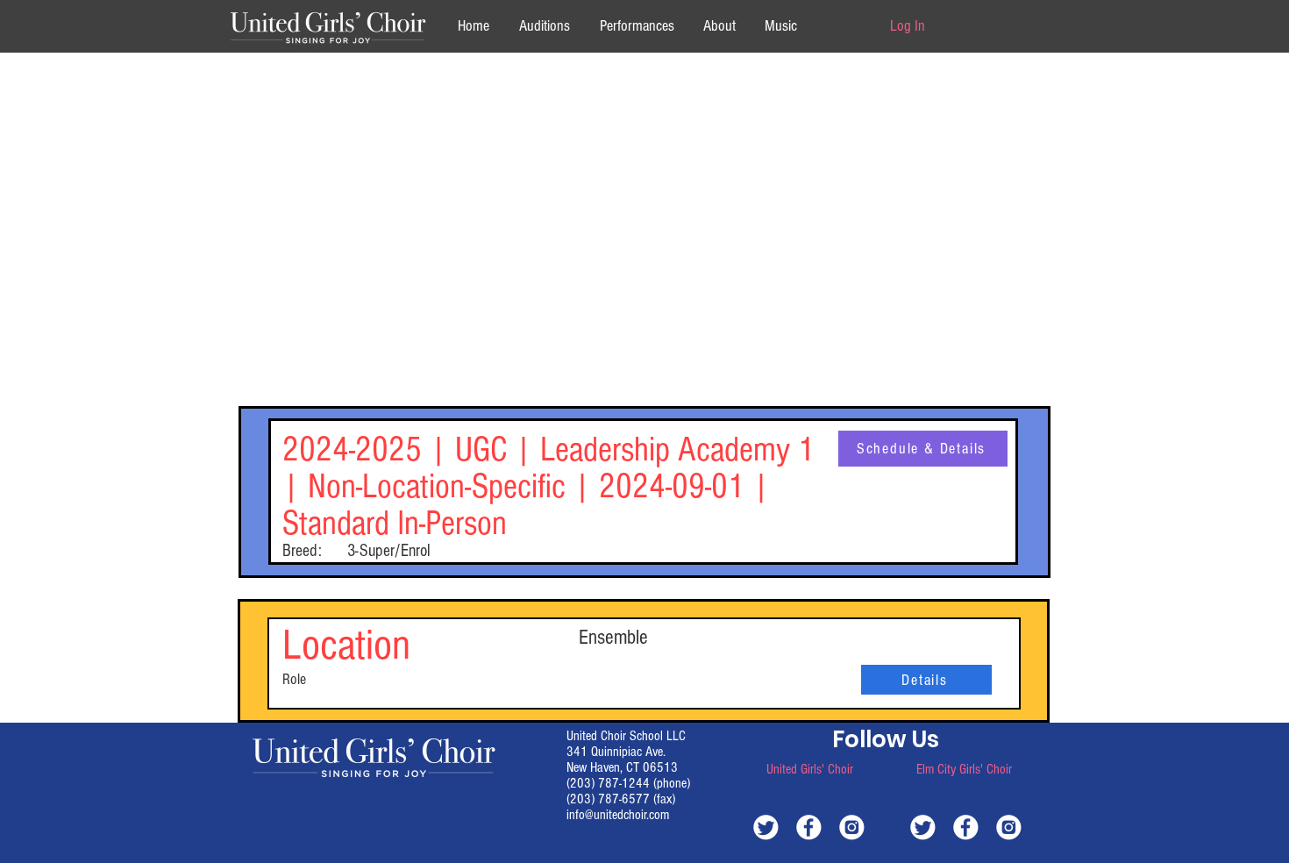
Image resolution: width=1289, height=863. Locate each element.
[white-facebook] (809, 827)
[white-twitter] (766, 827)
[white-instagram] (852, 827)
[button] (719, 26)
